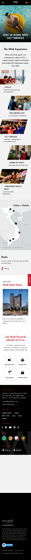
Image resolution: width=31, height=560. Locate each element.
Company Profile (7, 413)
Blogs (19, 415)
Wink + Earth (5, 415)
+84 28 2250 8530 (8, 404)
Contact (4, 418)
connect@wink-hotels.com (10, 401)
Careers (16, 413)
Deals (13, 415)
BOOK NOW (29, 280)
